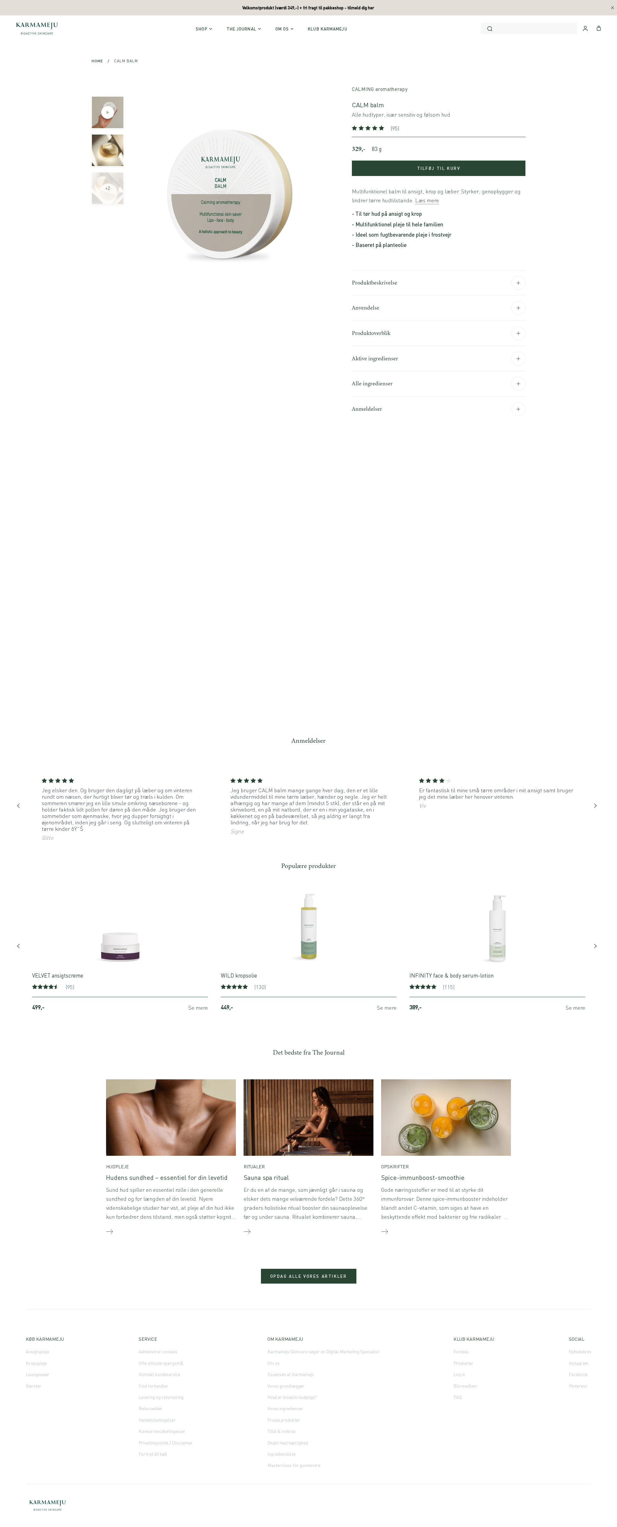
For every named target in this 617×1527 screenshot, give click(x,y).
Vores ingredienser (285, 1408)
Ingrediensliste (281, 1454)
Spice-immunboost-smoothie (422, 1177)
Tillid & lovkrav (281, 1431)
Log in (459, 1374)
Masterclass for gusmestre (293, 1465)
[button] (369, 128)
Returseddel (150, 1408)
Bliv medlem (465, 1385)
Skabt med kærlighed (287, 1442)
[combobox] (529, 28)
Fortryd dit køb (153, 1454)
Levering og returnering (161, 1397)
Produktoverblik (371, 333)
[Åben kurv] (599, 27)
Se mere (198, 1007)
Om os (273, 1363)
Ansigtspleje (37, 1351)
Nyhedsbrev (580, 1351)
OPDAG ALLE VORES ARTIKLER (308, 1276)
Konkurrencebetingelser (162, 1431)
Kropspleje (36, 1363)
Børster (33, 1385)
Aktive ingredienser (375, 358)
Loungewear (37, 1374)
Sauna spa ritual (266, 1177)
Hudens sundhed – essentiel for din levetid (167, 1177)
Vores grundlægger (285, 1385)
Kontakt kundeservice (159, 1374)
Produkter (463, 1363)
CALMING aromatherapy (379, 89)
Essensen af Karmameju (290, 1374)
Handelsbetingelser (157, 1419)
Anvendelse (365, 308)
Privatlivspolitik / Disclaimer (166, 1442)
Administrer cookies (158, 1351)
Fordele (461, 1351)
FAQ (457, 1397)
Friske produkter (283, 1419)
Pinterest (578, 1385)
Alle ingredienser (372, 383)
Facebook (578, 1374)
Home (97, 60)
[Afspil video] (108, 112)
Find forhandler (153, 1385)
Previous (21, 807)
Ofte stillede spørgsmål (161, 1363)
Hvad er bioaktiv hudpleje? (292, 1397)
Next (596, 807)
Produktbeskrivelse (374, 282)
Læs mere (427, 200)
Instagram (578, 1363)
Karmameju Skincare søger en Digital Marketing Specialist (323, 1351)
